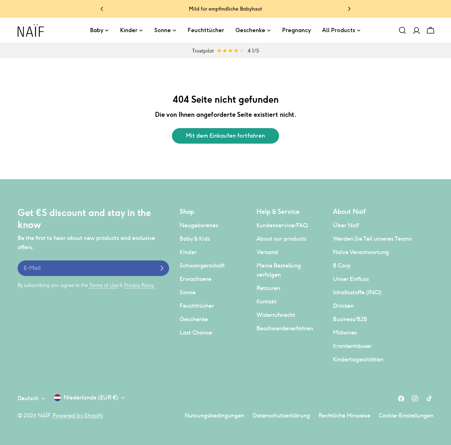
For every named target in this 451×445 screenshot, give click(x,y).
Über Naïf (346, 225)
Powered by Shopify (77, 415)
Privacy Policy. (139, 285)
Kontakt (267, 301)
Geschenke (194, 319)
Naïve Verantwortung (361, 252)
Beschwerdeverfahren (285, 328)
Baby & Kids (195, 238)
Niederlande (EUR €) (91, 397)
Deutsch (28, 398)
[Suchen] (402, 30)
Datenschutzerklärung (281, 415)
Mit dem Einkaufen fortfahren (225, 135)
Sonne (188, 292)
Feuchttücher (197, 305)
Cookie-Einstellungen (406, 415)
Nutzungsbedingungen (214, 415)
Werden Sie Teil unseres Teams (372, 238)
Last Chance (196, 332)
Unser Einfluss (351, 279)
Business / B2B (350, 319)
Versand (267, 252)
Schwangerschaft (202, 265)
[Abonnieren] (161, 268)
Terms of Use (103, 285)
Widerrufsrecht (276, 315)
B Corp (342, 265)
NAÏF (44, 415)
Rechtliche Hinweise (344, 415)
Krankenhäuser (352, 346)
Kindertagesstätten (358, 359)
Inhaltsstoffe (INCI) (357, 292)
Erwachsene (195, 279)
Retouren (268, 288)
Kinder (188, 252)
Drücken (343, 305)
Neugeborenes (199, 225)
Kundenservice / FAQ (282, 225)
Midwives (345, 332)
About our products (282, 238)
